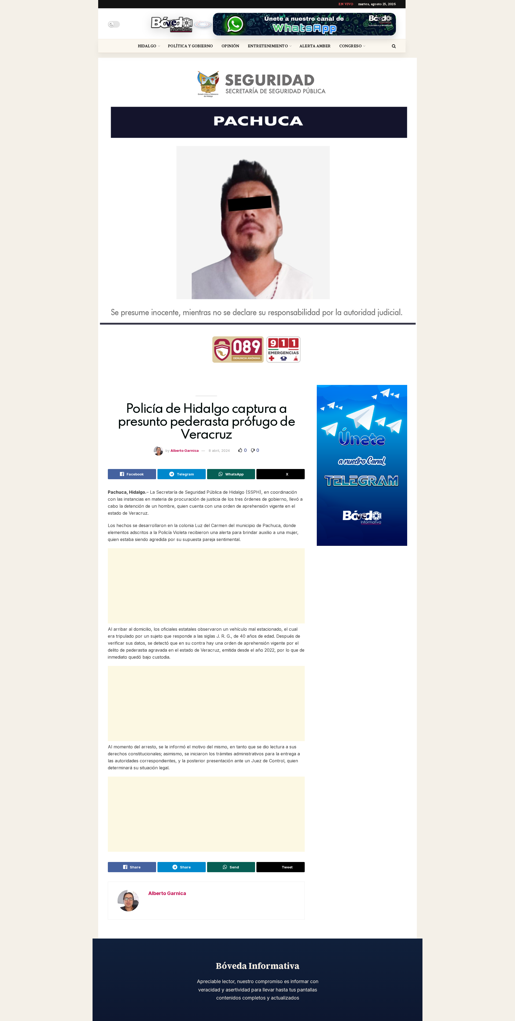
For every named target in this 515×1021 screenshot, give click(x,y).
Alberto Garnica (185, 450)
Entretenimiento (268, 46)
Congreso (350, 46)
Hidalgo (147, 46)
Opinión (230, 46)
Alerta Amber (315, 46)
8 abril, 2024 (219, 450)
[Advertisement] (206, 585)
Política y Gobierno (190, 46)
